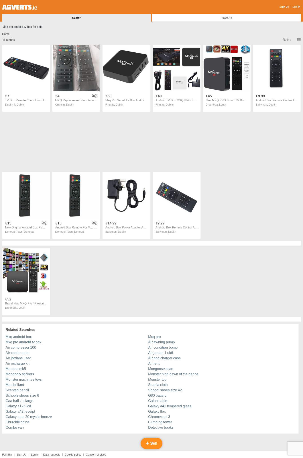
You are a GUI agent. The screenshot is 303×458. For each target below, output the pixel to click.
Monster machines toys (24, 379)
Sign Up (284, 6)
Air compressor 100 (21, 347)
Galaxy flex (157, 411)
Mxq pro (154, 337)
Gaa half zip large (19, 401)
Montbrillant (15, 385)
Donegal (29, 231)
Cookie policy (73, 454)
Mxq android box (19, 337)
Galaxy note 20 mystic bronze (29, 417)
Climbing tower (160, 422)
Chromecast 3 (159, 417)
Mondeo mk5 (16, 369)
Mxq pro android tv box (23, 342)
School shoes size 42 (165, 390)
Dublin (21, 104)
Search (76, 17)
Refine (287, 39)
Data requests (51, 454)
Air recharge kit (17, 363)
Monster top (157, 379)
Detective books (160, 427)
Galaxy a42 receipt (20, 411)
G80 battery (157, 395)
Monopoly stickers (20, 374)
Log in (35, 454)
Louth (222, 104)
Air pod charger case (164, 358)
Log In (296, 6)
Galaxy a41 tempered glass (169, 406)
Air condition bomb (163, 347)
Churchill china (17, 422)
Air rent (153, 363)
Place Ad (226, 17)
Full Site (7, 454)
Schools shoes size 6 (22, 395)
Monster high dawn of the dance (173, 374)
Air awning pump (161, 342)
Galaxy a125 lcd (18, 406)
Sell (153, 443)
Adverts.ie (19, 7)
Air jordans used (18, 358)
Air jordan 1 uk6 (160, 353)
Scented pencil (17, 390)
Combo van (15, 427)
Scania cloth (158, 385)
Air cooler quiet (17, 353)
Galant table (157, 401)
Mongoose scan (160, 369)
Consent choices (96, 454)
